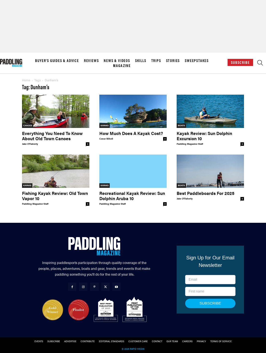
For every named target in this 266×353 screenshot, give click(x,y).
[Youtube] (116, 287)
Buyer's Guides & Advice (57, 60)
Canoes (27, 125)
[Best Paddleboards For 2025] (210, 171)
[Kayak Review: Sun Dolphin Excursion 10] (210, 111)
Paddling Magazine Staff (190, 143)
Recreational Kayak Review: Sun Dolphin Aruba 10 (132, 195)
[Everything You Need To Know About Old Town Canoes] (55, 111)
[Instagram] (83, 287)
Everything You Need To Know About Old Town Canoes (52, 135)
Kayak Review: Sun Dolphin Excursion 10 (204, 135)
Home (26, 80)
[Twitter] (105, 287)
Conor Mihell (106, 138)
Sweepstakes (197, 60)
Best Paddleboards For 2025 (205, 193)
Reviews (91, 60)
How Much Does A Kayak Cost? (131, 133)
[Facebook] (72, 287)
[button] (260, 64)
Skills (140, 60)
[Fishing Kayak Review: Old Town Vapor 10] (55, 171)
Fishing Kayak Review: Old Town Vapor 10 (55, 195)
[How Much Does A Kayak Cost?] (133, 111)
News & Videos (117, 60)
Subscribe (240, 62)
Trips (156, 60)
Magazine (122, 65)
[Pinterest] (94, 287)
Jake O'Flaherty (30, 143)
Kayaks (104, 125)
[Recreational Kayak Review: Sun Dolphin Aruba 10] (133, 171)
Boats (181, 125)
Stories (173, 60)
